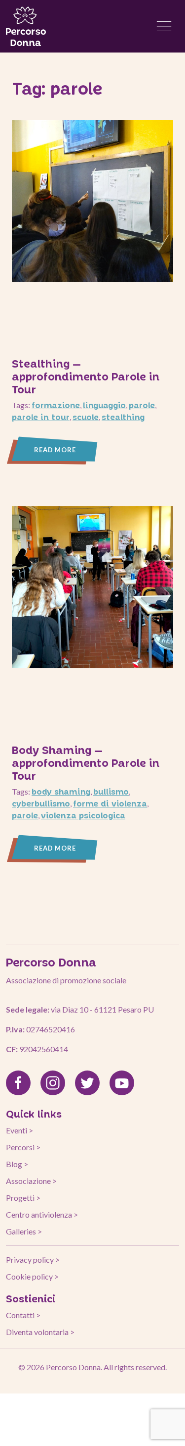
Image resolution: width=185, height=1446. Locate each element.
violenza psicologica (83, 815)
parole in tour (41, 417)
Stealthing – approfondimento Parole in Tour (86, 376)
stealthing (123, 417)
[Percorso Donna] (26, 26)
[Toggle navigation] (164, 26)
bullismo (111, 791)
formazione (56, 405)
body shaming (61, 791)
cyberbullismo (41, 803)
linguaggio (104, 405)
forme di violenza (110, 803)
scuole (86, 417)
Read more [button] (54, 450)
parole (142, 405)
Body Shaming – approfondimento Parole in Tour (86, 762)
